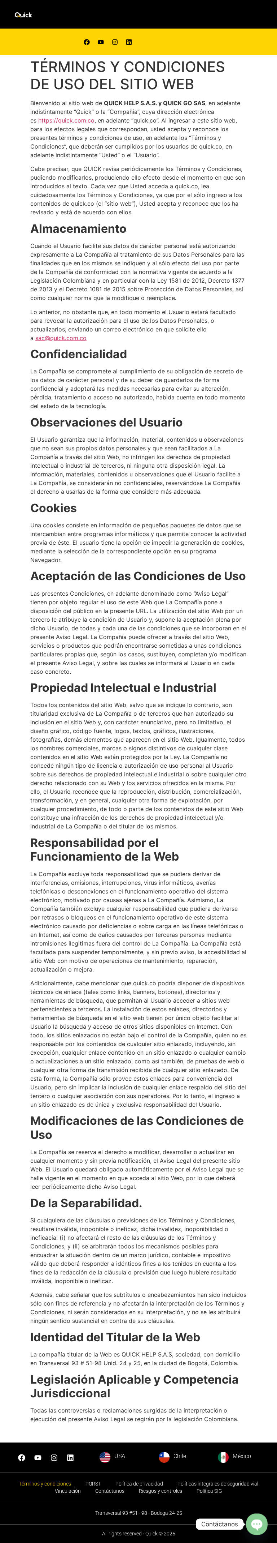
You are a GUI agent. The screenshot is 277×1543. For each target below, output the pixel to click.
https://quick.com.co (66, 120)
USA (119, 1456)
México (242, 1456)
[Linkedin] (129, 42)
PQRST (93, 1484)
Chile (179, 1456)
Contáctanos (109, 1491)
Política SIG (209, 1491)
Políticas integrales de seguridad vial (217, 1484)
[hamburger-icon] (178, 16)
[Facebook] (86, 42)
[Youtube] (100, 42)
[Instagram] (54, 1457)
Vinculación (68, 1491)
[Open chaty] (256, 1524)
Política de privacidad (139, 1484)
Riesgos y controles (160, 1491)
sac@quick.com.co (61, 338)
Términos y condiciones (45, 1484)
